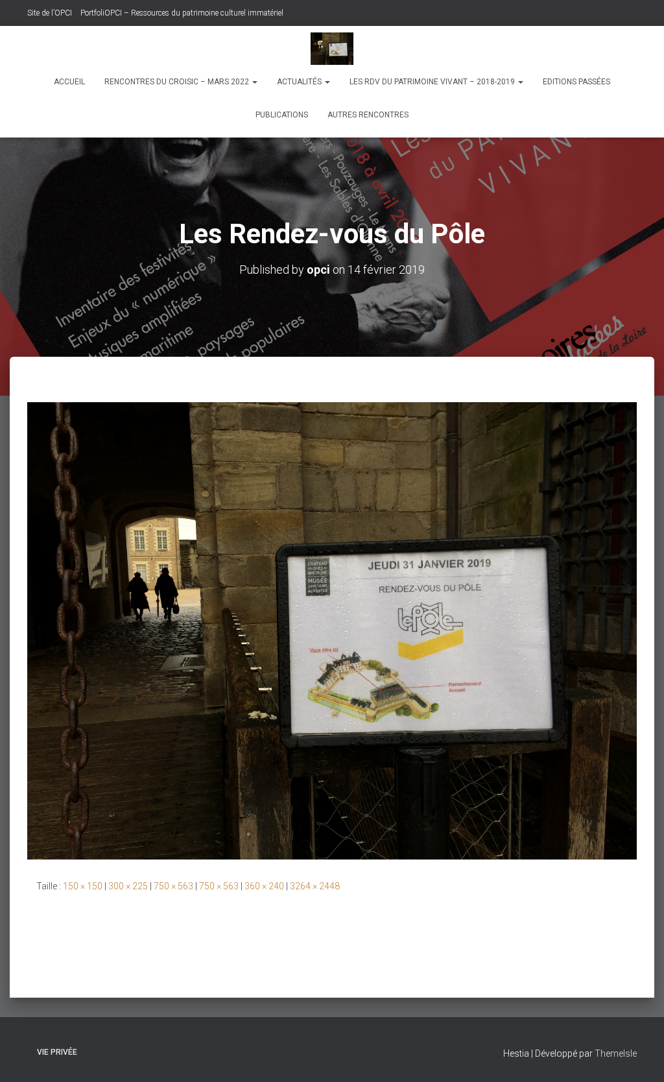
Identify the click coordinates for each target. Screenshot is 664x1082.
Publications (281, 114)
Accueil (69, 81)
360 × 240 (264, 886)
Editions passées (576, 81)
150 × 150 (82, 886)
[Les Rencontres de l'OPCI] (332, 48)
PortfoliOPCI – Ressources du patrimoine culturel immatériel (181, 13)
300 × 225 (128, 886)
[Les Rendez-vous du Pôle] (332, 630)
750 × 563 (173, 886)
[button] (254, 81)
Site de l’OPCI (49, 13)
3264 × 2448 (315, 886)
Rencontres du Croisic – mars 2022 (177, 81)
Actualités (300, 81)
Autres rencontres (368, 114)
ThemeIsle (616, 1053)
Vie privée (57, 1052)
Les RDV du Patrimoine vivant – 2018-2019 (433, 81)
